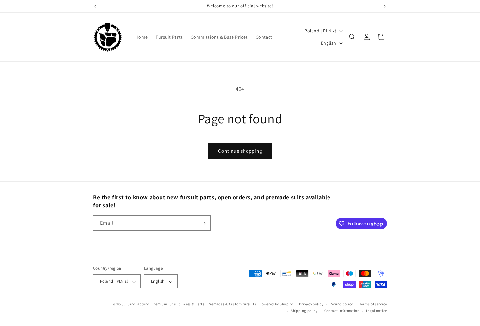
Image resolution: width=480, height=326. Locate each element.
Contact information (342, 311)
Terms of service (373, 304)
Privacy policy (311, 304)
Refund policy (341, 304)
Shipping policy (304, 311)
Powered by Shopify (276, 304)
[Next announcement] (384, 6)
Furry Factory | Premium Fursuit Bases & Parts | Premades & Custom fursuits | (192, 304)
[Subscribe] (203, 223)
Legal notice (376, 311)
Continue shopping (240, 151)
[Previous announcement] (95, 6)
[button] (352, 37)
